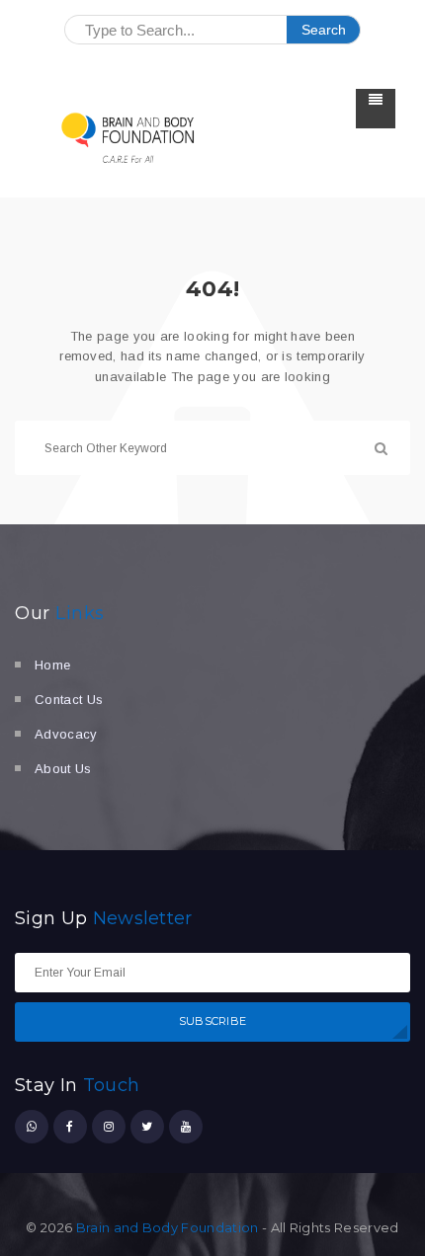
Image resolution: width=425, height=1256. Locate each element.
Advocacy (66, 734)
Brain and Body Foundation (167, 1227)
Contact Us (69, 699)
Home (52, 665)
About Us (63, 768)
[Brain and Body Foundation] (128, 136)
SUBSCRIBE (213, 1021)
